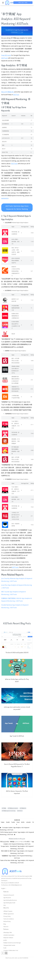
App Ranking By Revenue (10, 900)
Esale (4, 948)
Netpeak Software (8, 937)
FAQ (4, 905)
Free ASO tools (6, 55)
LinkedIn (28, 822)
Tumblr (13, 822)
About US (5, 926)
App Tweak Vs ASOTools (17, 736)
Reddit (8, 822)
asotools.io (4, 198)
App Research (7, 897)
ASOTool (16, 95)
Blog (4, 924)
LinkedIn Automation (8, 935)
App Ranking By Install (9, 903)
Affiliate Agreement (8, 914)
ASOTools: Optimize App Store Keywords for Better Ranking (16, 207)
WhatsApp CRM (7, 932)
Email (18, 822)
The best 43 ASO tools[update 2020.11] (17, 652)
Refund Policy (7, 921)
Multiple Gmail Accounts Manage (12, 943)
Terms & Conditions (8, 919)
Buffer (23, 822)
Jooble (5, 940)
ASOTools (4, 58)
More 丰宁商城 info (7, 92)
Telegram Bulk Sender (9, 945)
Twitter (2, 822)
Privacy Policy (7, 916)
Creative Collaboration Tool (10, 950)
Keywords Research (8, 895)
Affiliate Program (7, 911)
